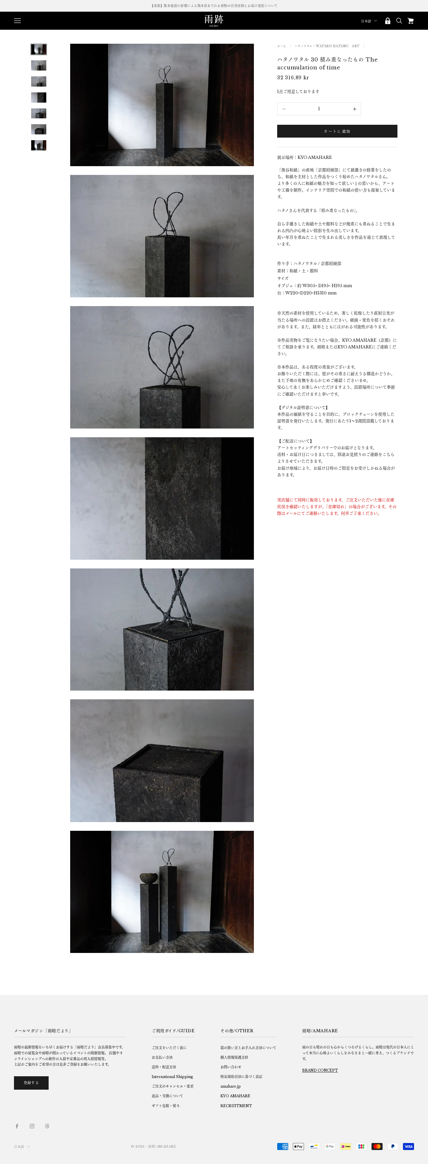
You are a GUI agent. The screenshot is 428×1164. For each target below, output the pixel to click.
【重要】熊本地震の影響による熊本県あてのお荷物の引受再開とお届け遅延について (214, 6)
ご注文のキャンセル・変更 (173, 1086)
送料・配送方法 (164, 1067)
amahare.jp (230, 1086)
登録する (31, 1083)
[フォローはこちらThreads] (47, 1126)
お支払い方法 (162, 1057)
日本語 (366, 21)
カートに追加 (337, 131)
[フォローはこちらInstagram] (32, 1126)
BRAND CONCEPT (320, 1070)
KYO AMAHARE (235, 1096)
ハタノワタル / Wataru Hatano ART (327, 46)
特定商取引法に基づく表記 (241, 1077)
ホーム (281, 46)
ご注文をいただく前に (169, 1048)
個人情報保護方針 (234, 1057)
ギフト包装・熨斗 (166, 1106)
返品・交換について (167, 1096)
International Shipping (172, 1077)
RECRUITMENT (236, 1106)
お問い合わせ (230, 1067)
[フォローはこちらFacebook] (17, 1126)
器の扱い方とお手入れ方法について (248, 1048)
